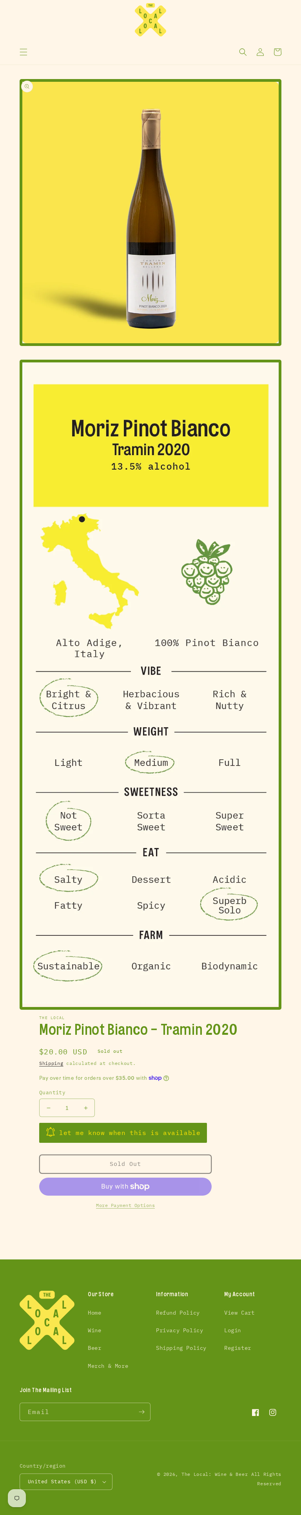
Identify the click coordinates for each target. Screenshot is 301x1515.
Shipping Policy (181, 1347)
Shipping (51, 1063)
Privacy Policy (179, 1330)
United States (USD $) (62, 1481)
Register (237, 1347)
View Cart (239, 1312)
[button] (23, 52)
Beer (94, 1347)
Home (94, 1312)
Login (232, 1330)
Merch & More (108, 1365)
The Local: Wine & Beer (214, 1474)
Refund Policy (178, 1312)
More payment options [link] (125, 1205)
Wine (94, 1330)
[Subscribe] (141, 1412)
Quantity (52, 1092)
